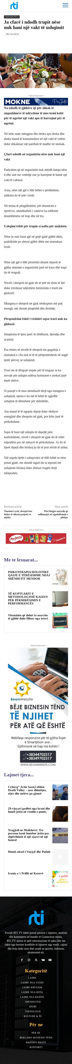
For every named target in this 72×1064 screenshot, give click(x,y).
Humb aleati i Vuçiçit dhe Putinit (29, 851)
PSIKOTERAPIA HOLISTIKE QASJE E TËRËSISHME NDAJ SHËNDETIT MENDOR (29, 575)
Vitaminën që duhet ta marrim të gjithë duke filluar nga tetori (28, 617)
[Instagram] (28, 960)
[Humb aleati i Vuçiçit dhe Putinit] (60, 857)
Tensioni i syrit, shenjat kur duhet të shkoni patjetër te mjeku (18, 514)
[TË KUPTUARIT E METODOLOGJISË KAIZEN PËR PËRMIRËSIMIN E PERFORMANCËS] (60, 599)
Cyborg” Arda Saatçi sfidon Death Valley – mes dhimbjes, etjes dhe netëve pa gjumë (27, 790)
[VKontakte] (43, 960)
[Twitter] (30, 43)
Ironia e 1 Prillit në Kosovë (25, 873)
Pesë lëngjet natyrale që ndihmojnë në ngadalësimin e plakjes (53, 514)
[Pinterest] (39, 43)
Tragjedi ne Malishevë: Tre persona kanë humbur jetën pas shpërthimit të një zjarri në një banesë (28, 835)
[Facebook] (21, 43)
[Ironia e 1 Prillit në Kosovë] (60, 879)
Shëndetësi (12, 17)
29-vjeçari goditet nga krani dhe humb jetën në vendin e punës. (29, 810)
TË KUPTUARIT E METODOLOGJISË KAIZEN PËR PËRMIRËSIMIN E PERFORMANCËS (28, 598)
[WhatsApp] (48, 43)
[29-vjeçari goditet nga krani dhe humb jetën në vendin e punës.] (60, 814)
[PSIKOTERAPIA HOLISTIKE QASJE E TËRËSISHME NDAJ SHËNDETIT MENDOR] (60, 577)
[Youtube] (50, 960)
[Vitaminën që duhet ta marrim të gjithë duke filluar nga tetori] (60, 620)
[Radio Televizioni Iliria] (20, 5)
